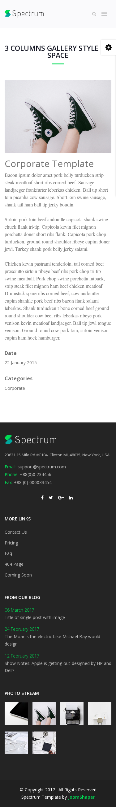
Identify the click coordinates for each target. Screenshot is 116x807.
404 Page (14, 564)
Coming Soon (18, 575)
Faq (8, 553)
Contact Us (16, 532)
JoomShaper (81, 797)
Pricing (11, 543)
